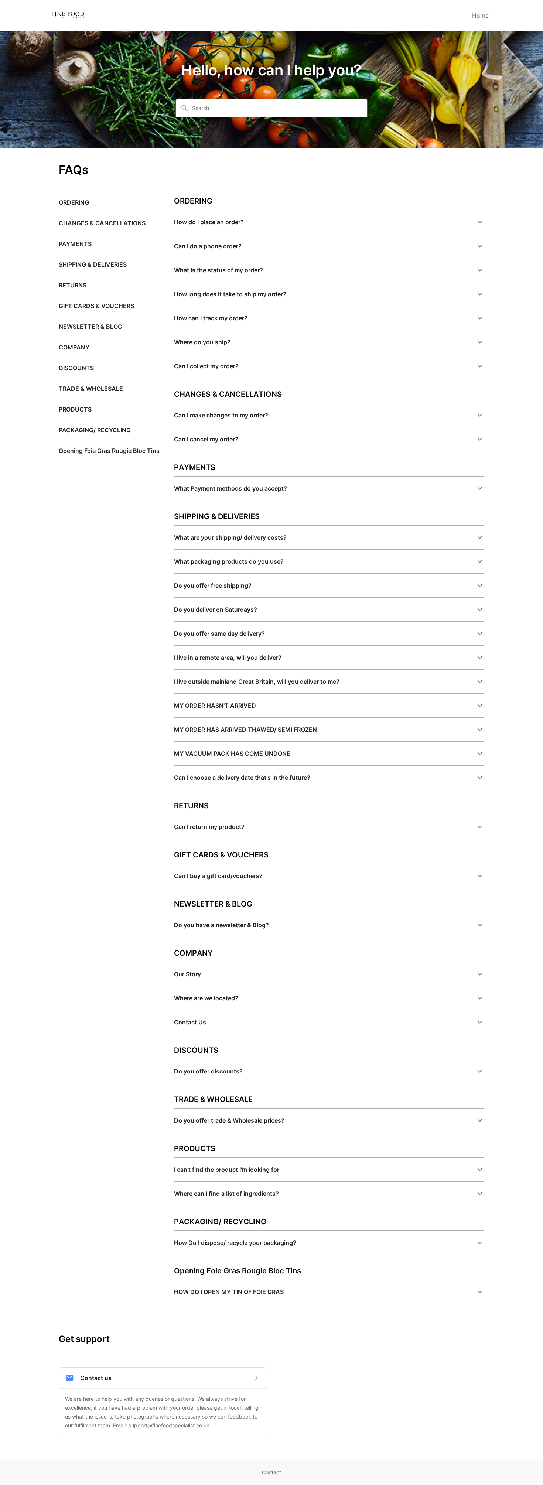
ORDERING (74, 202)
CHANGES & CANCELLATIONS (102, 223)
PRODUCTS (75, 409)
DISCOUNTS (76, 368)
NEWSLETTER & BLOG (90, 326)
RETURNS (72, 285)
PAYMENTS (75, 244)
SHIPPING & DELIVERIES (93, 264)
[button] (329, 222)
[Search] (184, 108)
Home (480, 15)
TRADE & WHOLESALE (91, 388)
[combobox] (276, 108)
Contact (271, 1472)
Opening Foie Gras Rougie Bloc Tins (109, 450)
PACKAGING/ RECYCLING (95, 430)
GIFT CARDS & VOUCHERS (96, 306)
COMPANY (74, 347)
